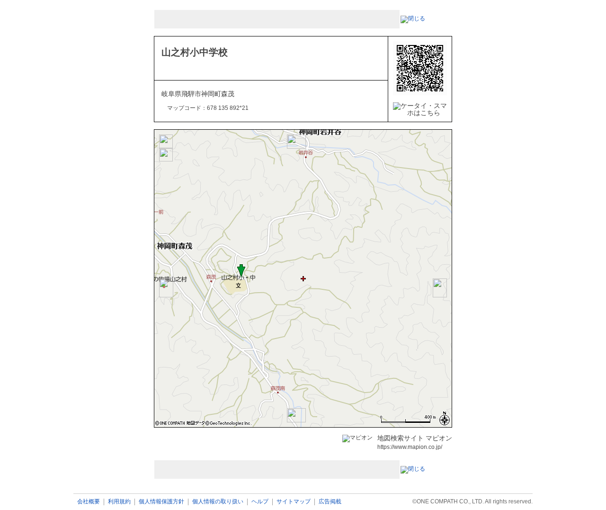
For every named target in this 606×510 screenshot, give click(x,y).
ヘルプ (259, 502)
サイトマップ (293, 502)
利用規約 (119, 502)
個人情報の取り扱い (217, 502)
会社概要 (88, 502)
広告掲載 (330, 502)
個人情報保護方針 (161, 502)
